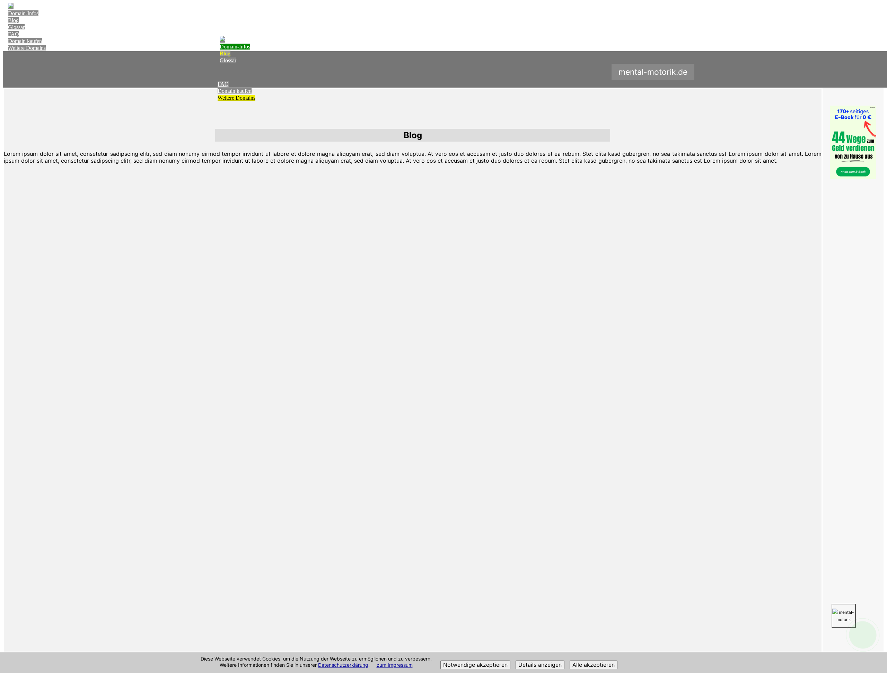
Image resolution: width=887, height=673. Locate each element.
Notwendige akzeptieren (475, 665)
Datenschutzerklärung (343, 665)
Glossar (16, 27)
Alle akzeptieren (593, 665)
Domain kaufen (25, 41)
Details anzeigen (540, 665)
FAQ (13, 34)
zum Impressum (395, 665)
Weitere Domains (27, 48)
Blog (13, 20)
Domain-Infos (23, 13)
